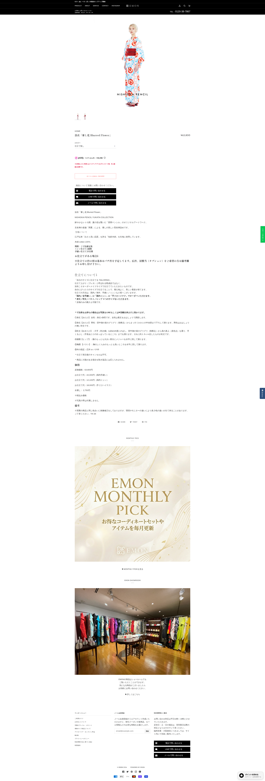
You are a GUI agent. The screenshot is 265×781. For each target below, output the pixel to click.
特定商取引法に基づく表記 (83, 742)
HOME (77, 131)
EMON (121, 767)
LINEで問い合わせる (97, 197)
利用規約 (78, 745)
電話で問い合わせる (97, 191)
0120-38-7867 (182, 11)
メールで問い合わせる (97, 203)
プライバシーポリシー (82, 738)
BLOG (77, 735)
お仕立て (78, 143)
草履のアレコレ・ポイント (83, 725)
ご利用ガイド (79, 718)
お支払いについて (80, 722)
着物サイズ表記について (83, 728)
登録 (147, 731)
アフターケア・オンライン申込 (85, 732)
